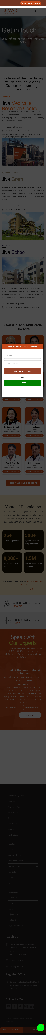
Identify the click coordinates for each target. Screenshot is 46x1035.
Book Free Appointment (22, 371)
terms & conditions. (24, 389)
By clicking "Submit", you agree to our (16, 389)
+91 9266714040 (32, 3)
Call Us (23, 382)
